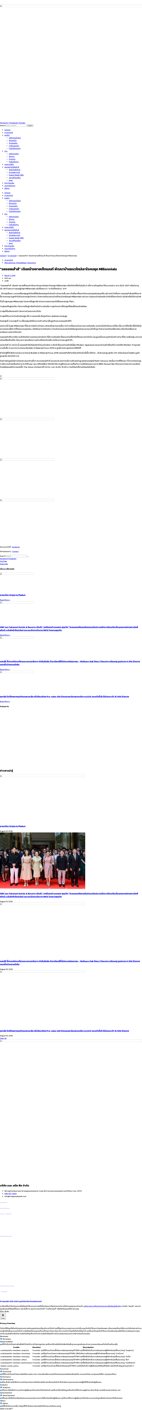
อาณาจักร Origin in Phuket (13, 594)
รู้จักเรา (7, 188)
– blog (2, 1260)
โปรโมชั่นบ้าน (14, 161)
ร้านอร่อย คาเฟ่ (14, 172)
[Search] (28, 556)
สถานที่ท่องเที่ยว (15, 177)
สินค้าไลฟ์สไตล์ (14, 169)
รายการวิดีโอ (9, 164)
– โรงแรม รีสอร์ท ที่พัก (8, 1271)
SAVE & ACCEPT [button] (6, 1408)
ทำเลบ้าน (12, 159)
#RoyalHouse (9, 262)
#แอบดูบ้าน (31, 262)
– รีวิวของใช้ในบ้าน (7, 1265)
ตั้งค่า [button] (2, 1311)
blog (11, 180)
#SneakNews (21, 262)
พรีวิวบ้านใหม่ (14, 153)
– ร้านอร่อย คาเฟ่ (6, 1263)
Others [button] (2, 1400)
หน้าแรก (7, 130)
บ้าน (5, 151)
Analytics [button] (4, 1384)
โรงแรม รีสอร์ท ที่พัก (16, 175)
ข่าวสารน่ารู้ (8, 132)
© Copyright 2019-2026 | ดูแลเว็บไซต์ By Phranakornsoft (21, 1301)
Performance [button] (5, 1376)
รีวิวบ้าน (12, 156)
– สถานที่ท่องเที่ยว (6, 1268)
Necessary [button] (4, 1336)
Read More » (5, 600)
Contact (15, 551)
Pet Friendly (9, 183)
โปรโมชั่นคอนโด (15, 148)
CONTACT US (7, 1296)
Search (3, 125)
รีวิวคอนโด (13, 140)
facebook (16, 547)
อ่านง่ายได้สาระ (9, 185)
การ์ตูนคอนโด (14, 145)
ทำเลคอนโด (13, 143)
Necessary (7, 1339)
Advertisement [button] (6, 1392)
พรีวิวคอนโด (7, 1218)
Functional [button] (4, 1368)
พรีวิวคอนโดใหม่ (15, 138)
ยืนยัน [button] (7, 1311)
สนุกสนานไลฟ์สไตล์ (11, 167)
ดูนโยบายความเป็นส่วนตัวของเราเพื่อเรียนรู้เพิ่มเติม (102, 1306)
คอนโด (7, 135)
